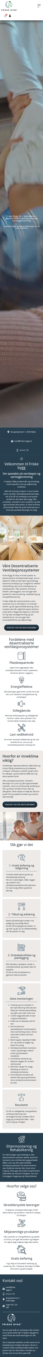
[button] (39, 6)
